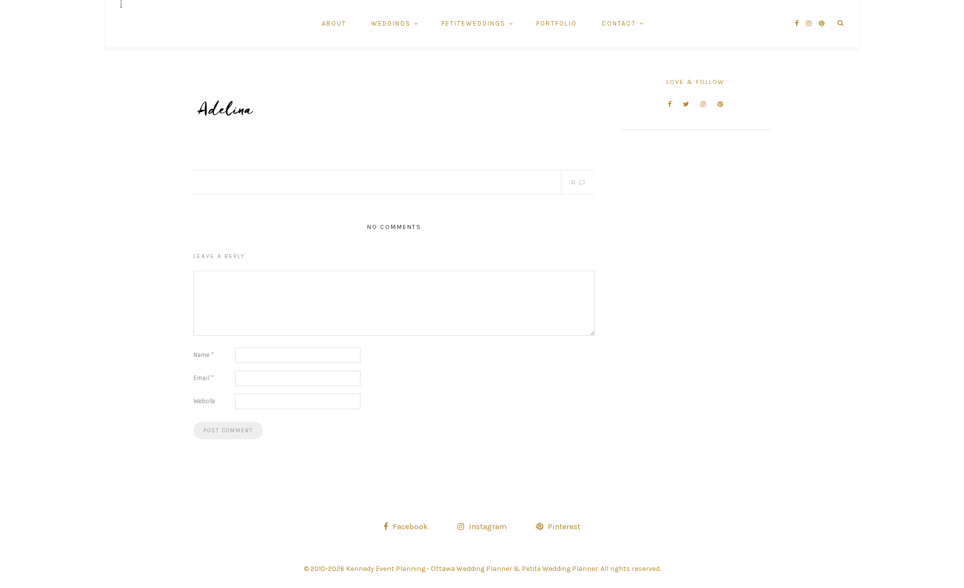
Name (203, 355)
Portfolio (556, 23)
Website (204, 401)
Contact (618, 23)
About (334, 23)
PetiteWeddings (473, 23)
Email (203, 378)
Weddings (391, 23)
